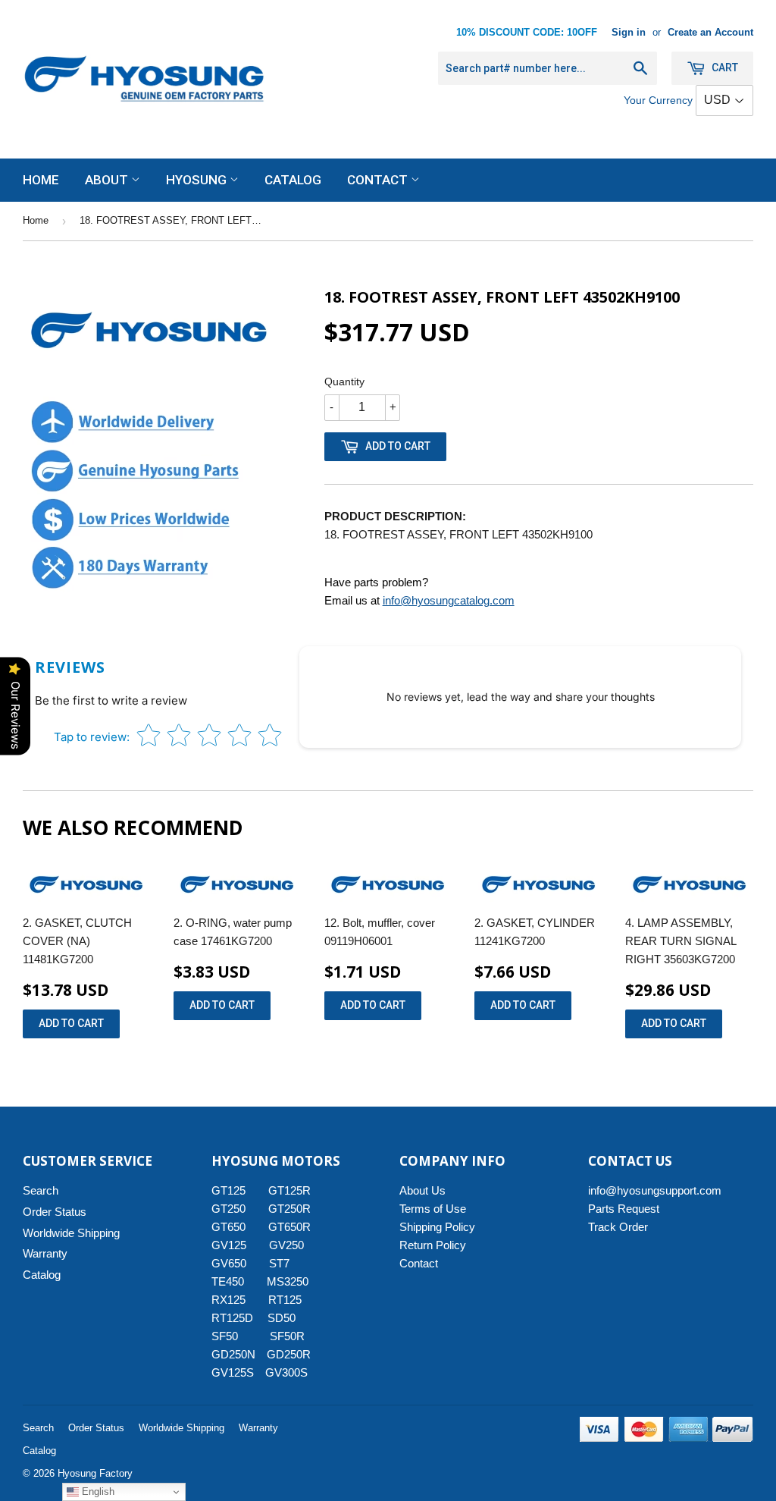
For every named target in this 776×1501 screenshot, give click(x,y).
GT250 (228, 1208)
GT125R (289, 1190)
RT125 (285, 1299)
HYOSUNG (198, 179)
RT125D (232, 1317)
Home (41, 179)
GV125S (232, 1372)
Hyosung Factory (95, 1473)
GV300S (286, 1372)
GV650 (228, 1263)
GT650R (289, 1226)
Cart (723, 67)
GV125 (228, 1245)
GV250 (286, 1245)
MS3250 (287, 1281)
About (108, 179)
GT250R (289, 1208)
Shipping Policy (437, 1226)
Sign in (629, 32)
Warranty (45, 1253)
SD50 (282, 1317)
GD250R (289, 1354)
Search (40, 1190)
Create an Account (710, 32)
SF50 (233, 1336)
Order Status (54, 1211)
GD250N (233, 1354)
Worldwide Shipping (71, 1232)
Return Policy (432, 1245)
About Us (422, 1190)
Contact (379, 179)
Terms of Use (432, 1208)
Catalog (292, 179)
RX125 (228, 1299)
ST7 (279, 1263)
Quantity (344, 381)
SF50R (287, 1336)
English (96, 1491)
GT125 (228, 1190)
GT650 (228, 1226)
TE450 (227, 1281)
